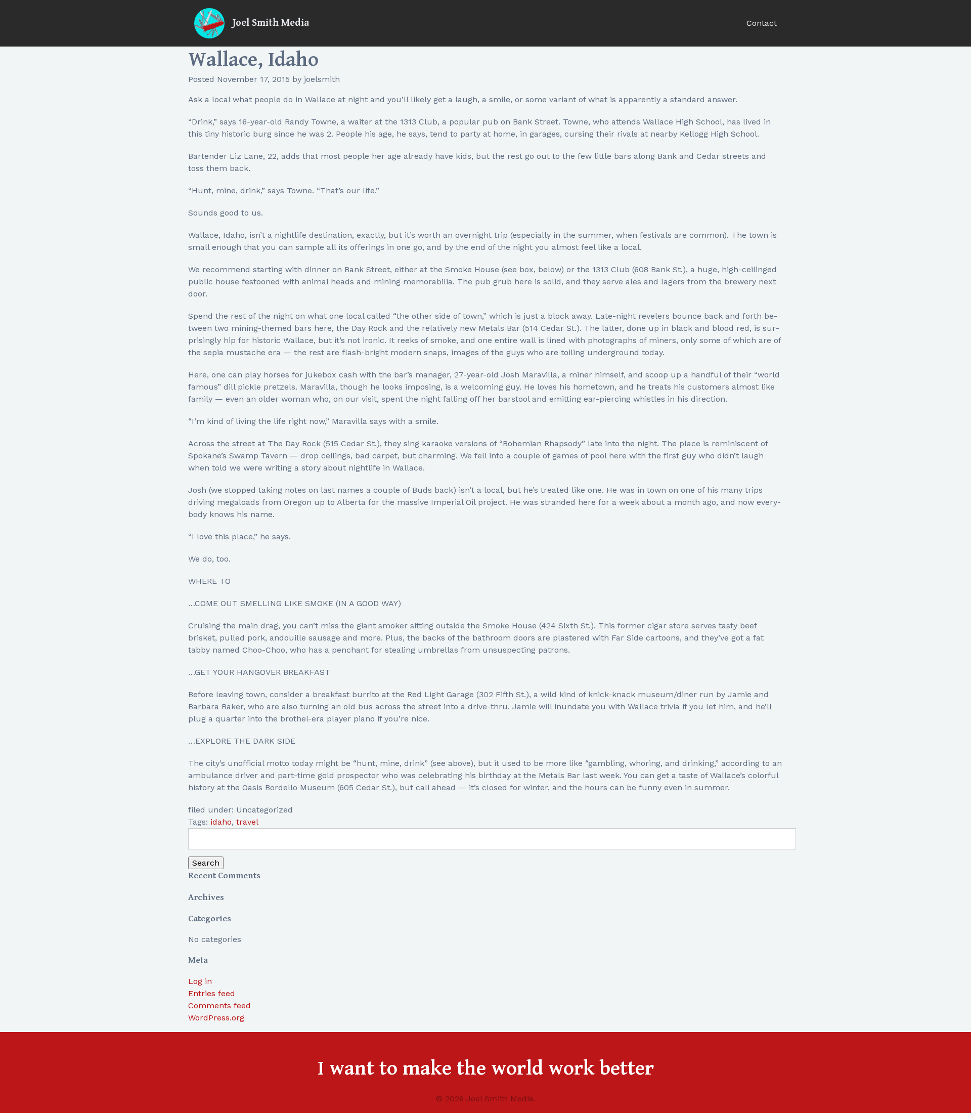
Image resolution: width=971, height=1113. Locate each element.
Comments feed (219, 1005)
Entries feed (211, 993)
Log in (200, 981)
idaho (221, 822)
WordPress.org (216, 1017)
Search (205, 863)
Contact (761, 23)
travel (247, 822)
